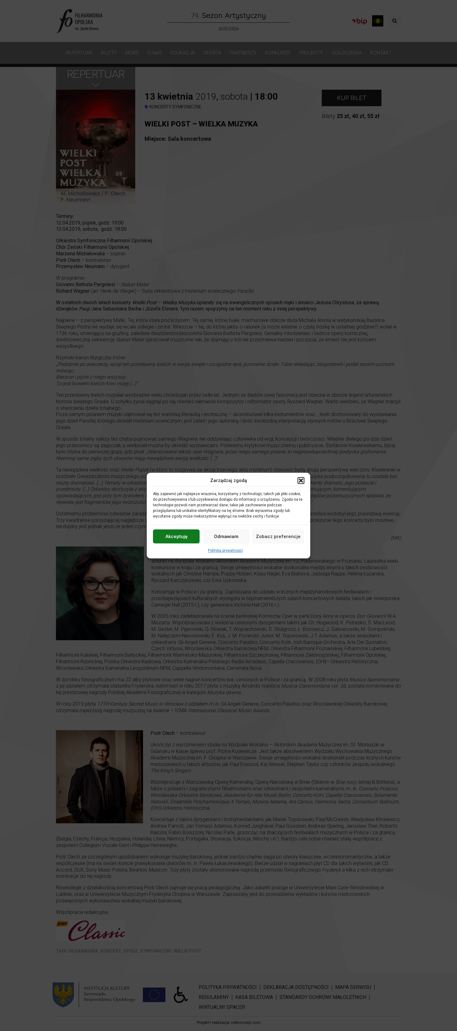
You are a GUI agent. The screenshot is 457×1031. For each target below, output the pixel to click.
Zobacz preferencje (278, 536)
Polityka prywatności (225, 550)
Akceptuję (176, 536)
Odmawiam (226, 536)
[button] (301, 480)
